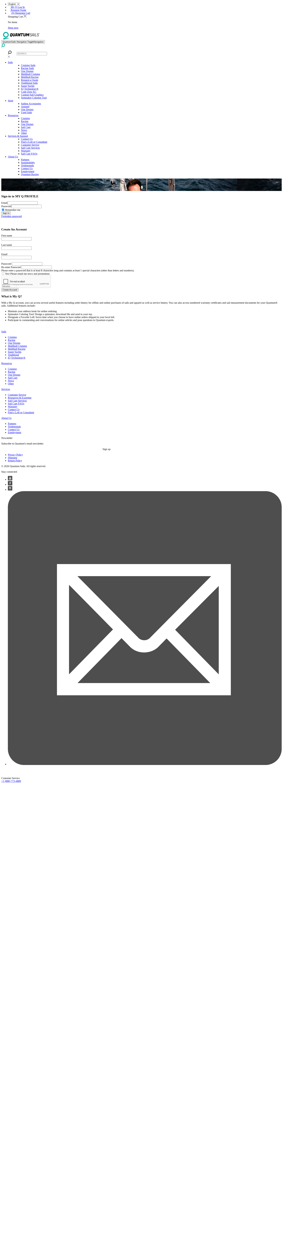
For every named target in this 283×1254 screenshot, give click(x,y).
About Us (13, 156)
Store (10, 100)
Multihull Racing (29, 77)
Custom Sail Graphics (32, 94)
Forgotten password (11, 216)
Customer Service (30, 144)
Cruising (25, 118)
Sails (10, 62)
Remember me (12, 209)
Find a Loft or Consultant (34, 142)
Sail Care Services (30, 147)
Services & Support (18, 136)
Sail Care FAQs (29, 153)
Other (24, 133)
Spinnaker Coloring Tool (34, 97)
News (24, 130)
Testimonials (27, 165)
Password (6, 206)
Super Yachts (27, 86)
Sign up (107, 449)
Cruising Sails (28, 65)
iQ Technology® (29, 88)
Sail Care (25, 127)
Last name (6, 245)
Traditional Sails (29, 83)
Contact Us (27, 139)
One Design (27, 71)
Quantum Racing (30, 174)
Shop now (13, 27)
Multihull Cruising (30, 74)
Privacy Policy (15, 454)
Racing (24, 121)
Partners (25, 159)
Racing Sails (27, 68)
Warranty (25, 150)
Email (4, 202)
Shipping (12, 457)
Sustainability (28, 162)
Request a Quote (29, 80)
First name (6, 235)
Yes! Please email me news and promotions (27, 273)
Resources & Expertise (19, 397)
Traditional (13, 354)
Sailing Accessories (31, 103)
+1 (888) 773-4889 (11, 781)
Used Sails (26, 112)
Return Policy (15, 460)
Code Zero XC (29, 91)
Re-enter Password (11, 267)
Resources (13, 115)
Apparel (25, 106)
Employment (27, 171)
